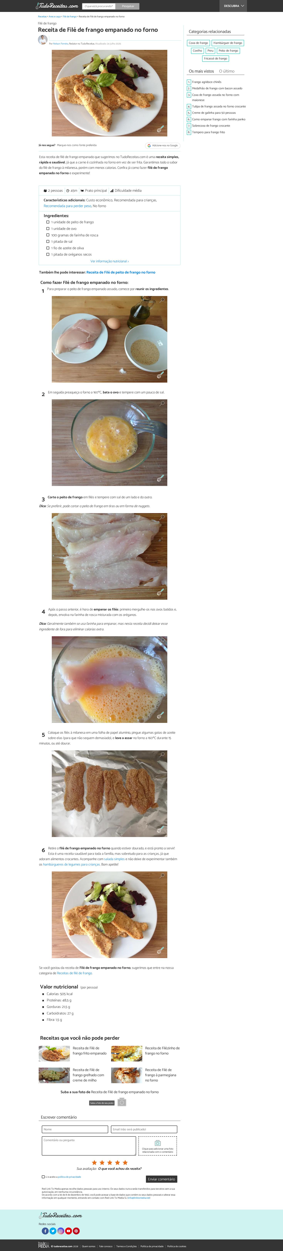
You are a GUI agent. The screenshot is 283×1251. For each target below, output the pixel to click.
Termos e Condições (126, 1246)
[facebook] (45, 1231)
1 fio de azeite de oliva (67, 248)
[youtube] (68, 1231)
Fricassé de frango (215, 58)
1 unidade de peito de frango (72, 222)
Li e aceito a (63, 1177)
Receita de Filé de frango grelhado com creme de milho (88, 1075)
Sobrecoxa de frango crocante (211, 125)
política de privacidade (69, 1177)
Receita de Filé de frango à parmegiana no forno (160, 1075)
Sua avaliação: (86, 1169)
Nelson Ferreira (60, 44)
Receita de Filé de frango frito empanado (89, 1051)
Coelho (197, 50)
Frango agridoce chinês (206, 82)
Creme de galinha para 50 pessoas (214, 112)
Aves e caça (54, 17)
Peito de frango (228, 50)
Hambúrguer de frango (228, 43)
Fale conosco (105, 1246)
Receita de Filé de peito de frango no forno (120, 272)
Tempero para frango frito (208, 132)
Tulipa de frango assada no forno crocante (219, 106)
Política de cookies (176, 1246)
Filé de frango (70, 17)
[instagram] (60, 1231)
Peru (210, 50)
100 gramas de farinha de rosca (74, 235)
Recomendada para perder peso (67, 206)
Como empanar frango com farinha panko (218, 119)
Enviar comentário (161, 1179)
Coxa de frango (198, 43)
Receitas (42, 17)
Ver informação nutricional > (109, 261)
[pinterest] (76, 1231)
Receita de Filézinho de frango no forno (162, 1051)
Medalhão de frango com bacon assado (217, 88)
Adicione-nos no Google (165, 145)
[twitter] (52, 1231)
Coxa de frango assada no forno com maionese (215, 97)
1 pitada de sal (61, 242)
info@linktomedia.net (139, 1198)
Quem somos (88, 1246)
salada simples (114, 859)
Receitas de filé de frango (74, 973)
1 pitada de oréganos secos (71, 255)
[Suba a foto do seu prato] (121, 1102)
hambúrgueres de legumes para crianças (71, 864)
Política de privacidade (152, 1246)
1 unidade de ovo (63, 229)
